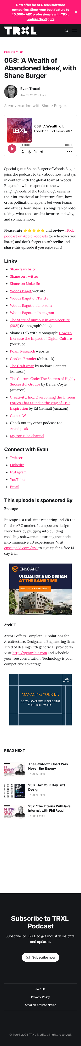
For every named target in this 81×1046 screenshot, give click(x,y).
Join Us (40, 989)
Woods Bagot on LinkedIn (31, 305)
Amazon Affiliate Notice (40, 1005)
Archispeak (19, 428)
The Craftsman (22, 366)
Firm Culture (13, 52)
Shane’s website (23, 269)
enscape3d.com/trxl (21, 548)
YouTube (17, 479)
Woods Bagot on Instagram (32, 312)
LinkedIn (17, 465)
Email (14, 487)
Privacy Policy (40, 997)
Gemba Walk (20, 415)
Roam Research (22, 351)
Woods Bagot (21, 291)
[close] (76, 12)
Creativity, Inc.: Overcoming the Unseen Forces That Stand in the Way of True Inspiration (42, 403)
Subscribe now (43, 957)
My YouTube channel (27, 436)
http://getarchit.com (29, 653)
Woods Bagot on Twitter (30, 298)
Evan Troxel (30, 89)
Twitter (16, 457)
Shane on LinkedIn (25, 283)
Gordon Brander (23, 358)
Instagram (18, 472)
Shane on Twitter (24, 276)
